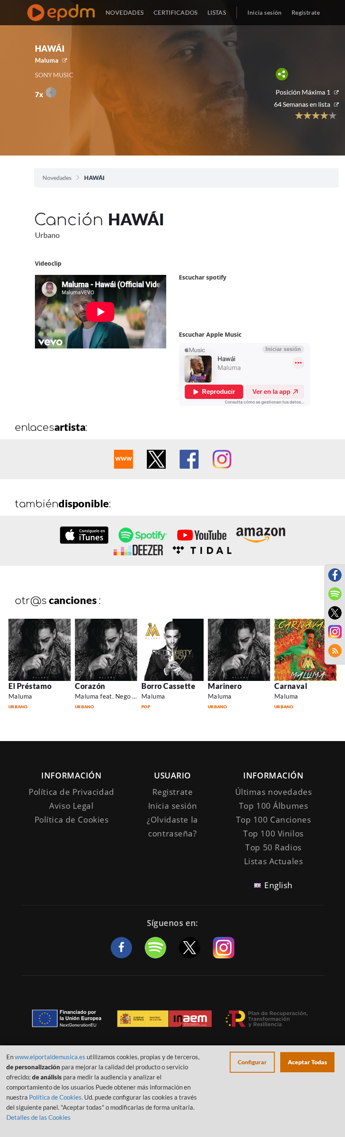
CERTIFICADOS (176, 12)
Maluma (46, 60)
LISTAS (216, 12)
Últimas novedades (273, 791)
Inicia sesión (264, 12)
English (278, 885)
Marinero (225, 686)
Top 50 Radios (273, 847)
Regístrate (306, 12)
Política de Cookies (71, 819)
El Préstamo (30, 686)
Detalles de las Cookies (38, 1117)
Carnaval (290, 686)
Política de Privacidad (71, 791)
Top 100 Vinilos (273, 833)
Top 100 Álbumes (273, 805)
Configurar (252, 1062)
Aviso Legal (71, 805)
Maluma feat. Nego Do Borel (116, 696)
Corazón (90, 686)
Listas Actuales (273, 861)
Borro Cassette (168, 686)
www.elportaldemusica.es (50, 1056)
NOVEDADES (125, 12)
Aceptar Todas (307, 1062)
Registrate (172, 791)
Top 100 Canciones (273, 819)
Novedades (57, 177)
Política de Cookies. (56, 1097)
